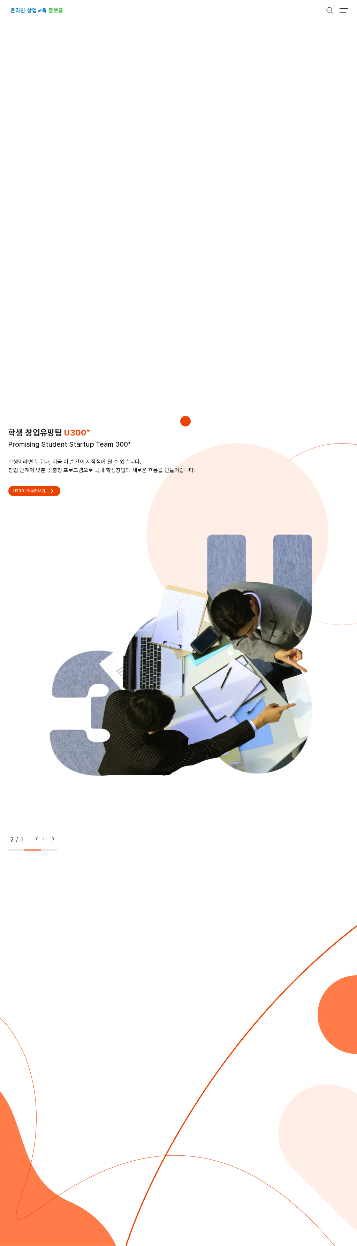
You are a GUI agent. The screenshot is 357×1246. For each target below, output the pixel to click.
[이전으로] (36, 840)
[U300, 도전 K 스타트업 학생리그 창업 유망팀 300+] (36, 10)
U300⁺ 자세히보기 (29, 491)
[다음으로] (53, 840)
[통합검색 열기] (330, 10)
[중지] (45, 840)
